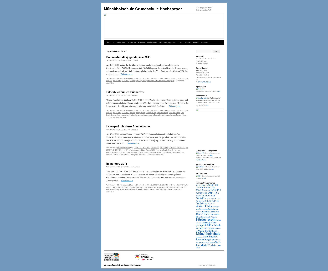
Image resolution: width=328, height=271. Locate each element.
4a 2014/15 (201, 200)
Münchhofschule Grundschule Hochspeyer (143, 8)
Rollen (122, 189)
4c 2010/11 (125, 80)
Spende (109, 154)
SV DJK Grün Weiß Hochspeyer (163, 80)
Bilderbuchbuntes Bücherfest (125, 92)
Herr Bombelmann (174, 150)
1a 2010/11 (138, 78)
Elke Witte (215, 214)
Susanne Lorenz (124, 154)
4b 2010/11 (117, 80)
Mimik (146, 152)
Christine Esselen (210, 211)
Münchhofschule (119, 42)
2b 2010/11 (164, 78)
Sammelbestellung (155, 152)
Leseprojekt (149, 115)
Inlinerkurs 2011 (116, 163)
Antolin (132, 112)
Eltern (180, 42)
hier (219, 91)
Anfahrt (196, 42)
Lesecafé (141, 115)
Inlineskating (114, 189)
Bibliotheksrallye (162, 112)
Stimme (115, 154)
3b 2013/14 (206, 195)
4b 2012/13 (211, 201)
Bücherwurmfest (174, 112)
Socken (152, 189)
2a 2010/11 (155, 78)
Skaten (146, 189)
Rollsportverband (131, 189)
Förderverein (152, 42)
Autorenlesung (151, 112)
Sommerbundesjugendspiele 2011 (128, 57)
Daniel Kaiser (203, 214)
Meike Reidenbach (207, 230)
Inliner (178, 187)
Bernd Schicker (148, 187)
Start (108, 42)
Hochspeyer (209, 228)
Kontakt (188, 42)
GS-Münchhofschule (208, 226)
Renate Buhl (199, 237)
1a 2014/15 (211, 185)
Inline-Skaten (170, 187)
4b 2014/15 (210, 203)
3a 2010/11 (173, 78)
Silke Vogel (205, 242)
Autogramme (140, 112)
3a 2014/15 (210, 192)
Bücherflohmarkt (147, 150)
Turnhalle (212, 245)
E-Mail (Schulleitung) (204, 82)
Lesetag (140, 152)
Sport (158, 189)
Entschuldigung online (167, 42)
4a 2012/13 (208, 198)
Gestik (165, 150)
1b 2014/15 (208, 187)
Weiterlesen (126, 74)
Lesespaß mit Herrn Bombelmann (128, 126)
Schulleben (131, 42)
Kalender (141, 42)
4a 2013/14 (216, 198)
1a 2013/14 (200, 185)
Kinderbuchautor (112, 152)
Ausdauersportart (136, 187)
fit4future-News (201, 160)
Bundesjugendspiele (137, 80)
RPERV (140, 189)
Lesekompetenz (131, 152)
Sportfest (148, 80)
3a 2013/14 (200, 193)
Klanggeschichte (122, 115)
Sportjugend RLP (166, 189)
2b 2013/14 (206, 190)
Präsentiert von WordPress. (207, 265)
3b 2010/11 (181, 78)
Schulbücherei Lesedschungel (164, 115)
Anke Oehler (204, 206)
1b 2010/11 (146, 78)
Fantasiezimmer (159, 187)
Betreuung (203, 209)
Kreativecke (133, 115)
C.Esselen (134, 60)
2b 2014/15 (216, 190)
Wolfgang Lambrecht (138, 154)
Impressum (205, 42)
